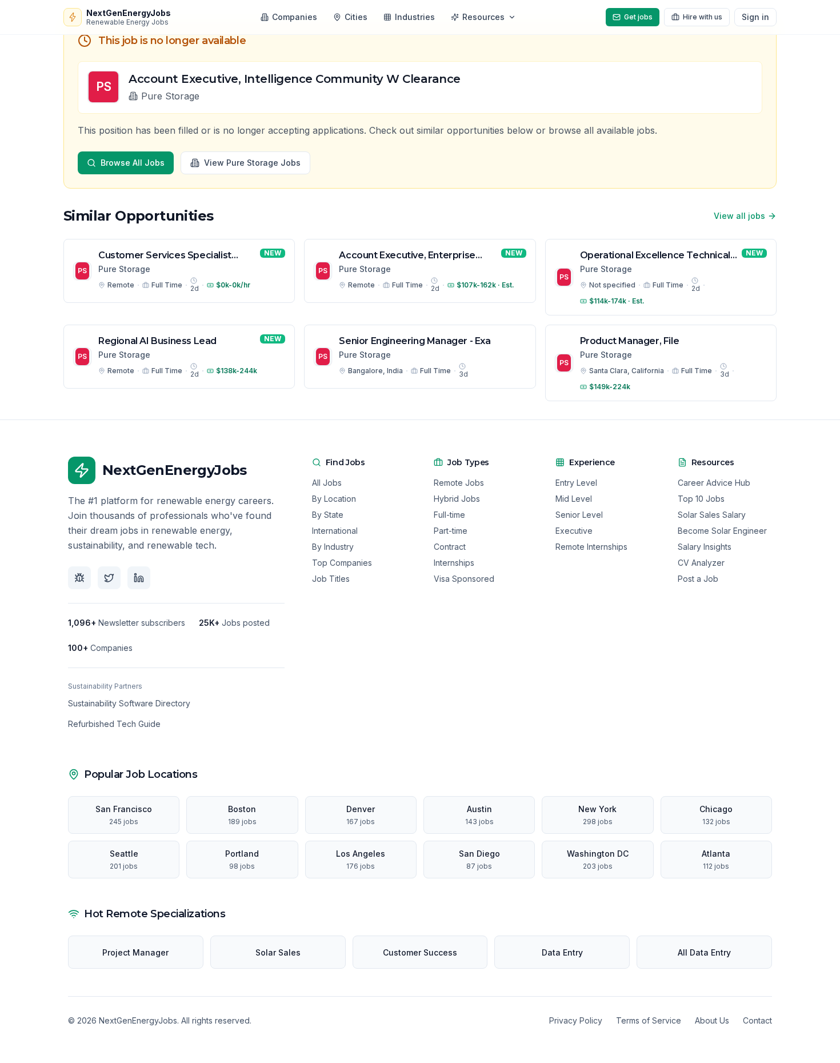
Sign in (755, 17)
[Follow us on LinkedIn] (138, 577)
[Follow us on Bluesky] (79, 577)
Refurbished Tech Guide (114, 724)
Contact (757, 1020)
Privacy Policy (575, 1020)
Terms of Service (648, 1020)
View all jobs (739, 216)
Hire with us (702, 17)
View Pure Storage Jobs (252, 162)
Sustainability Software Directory (129, 703)
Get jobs (638, 17)
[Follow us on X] (109, 577)
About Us (712, 1020)
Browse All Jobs (133, 162)
